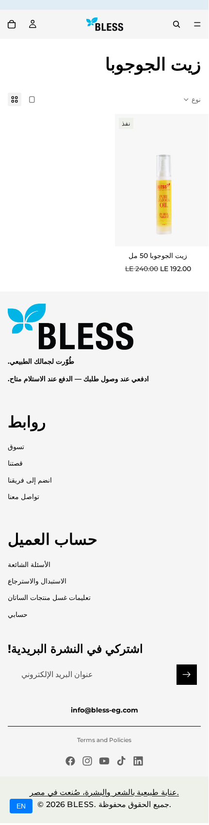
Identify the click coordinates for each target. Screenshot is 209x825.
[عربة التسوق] (11, 24)
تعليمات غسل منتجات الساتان (49, 597)
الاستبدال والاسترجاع (37, 581)
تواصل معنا (23, 496)
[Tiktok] (121, 761)
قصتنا (15, 463)
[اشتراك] (187, 674)
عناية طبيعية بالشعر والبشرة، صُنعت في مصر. (104, 792)
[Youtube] (104, 761)
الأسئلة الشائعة (29, 564)
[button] (192, 99)
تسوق (16, 446)
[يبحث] (176, 24)
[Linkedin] (138, 761)
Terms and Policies (104, 740)
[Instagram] (87, 761)
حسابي (18, 614)
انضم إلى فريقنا (30, 480)
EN (21, 806)
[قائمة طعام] (197, 24)
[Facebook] (70, 761)
